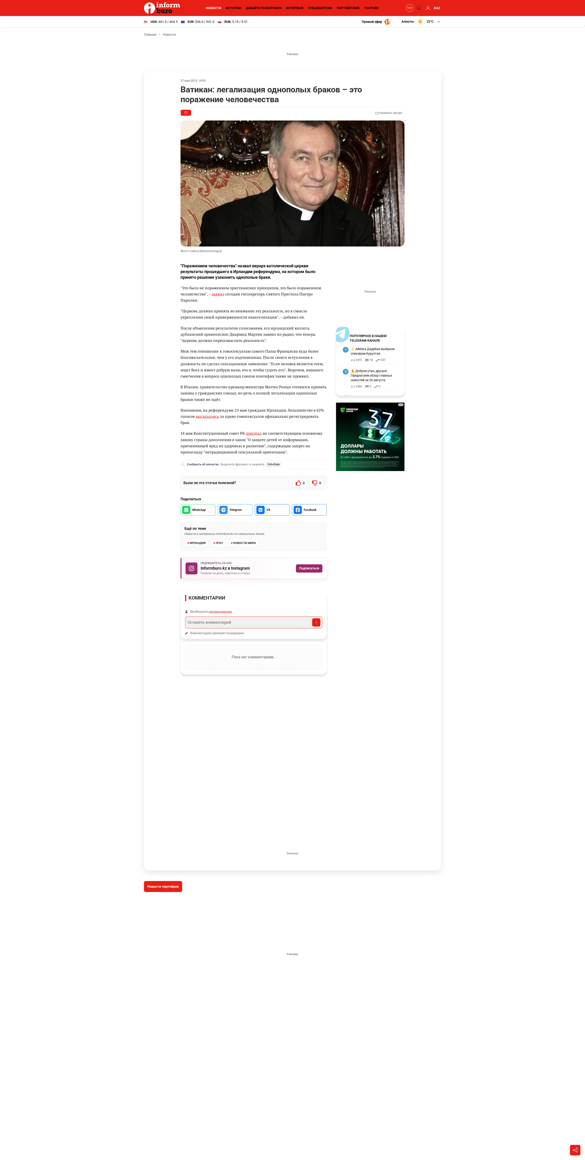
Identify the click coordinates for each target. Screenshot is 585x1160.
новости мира (244, 543)
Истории (233, 8)
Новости (213, 8)
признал (254, 433)
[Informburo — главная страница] (163, 8)
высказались (207, 416)
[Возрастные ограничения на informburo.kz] (409, 8)
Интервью (294, 8)
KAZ (437, 8)
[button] (421, 21)
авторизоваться (220, 611)
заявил (218, 294)
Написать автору (390, 113)
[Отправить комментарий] (316, 622)
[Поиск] (418, 8)
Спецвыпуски (320, 8)
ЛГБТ (219, 543)
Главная (150, 34)
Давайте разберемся (263, 8)
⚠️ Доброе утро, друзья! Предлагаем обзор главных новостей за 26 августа (371, 375)
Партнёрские (348, 8)
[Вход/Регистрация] (427, 8)
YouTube (371, 8)
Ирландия (198, 543)
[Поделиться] (575, 1150)
